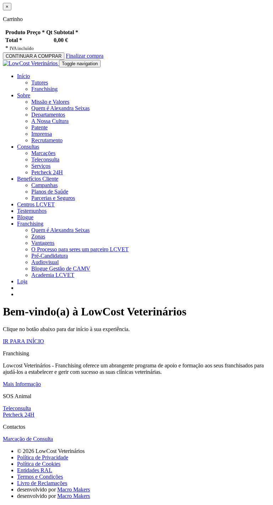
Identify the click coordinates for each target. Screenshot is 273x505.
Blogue (25, 217)
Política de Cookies (38, 464)
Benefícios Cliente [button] (37, 179)
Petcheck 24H (47, 172)
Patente (39, 127)
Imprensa (41, 134)
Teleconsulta (45, 159)
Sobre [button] (23, 95)
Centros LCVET (36, 204)
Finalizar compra (84, 56)
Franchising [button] (30, 224)
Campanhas (44, 185)
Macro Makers (73, 489)
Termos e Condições (40, 477)
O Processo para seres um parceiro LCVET (80, 249)
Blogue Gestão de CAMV (60, 269)
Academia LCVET (52, 275)
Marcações (43, 153)
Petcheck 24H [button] (18, 415)
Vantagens (42, 243)
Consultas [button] (28, 147)
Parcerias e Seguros (53, 198)
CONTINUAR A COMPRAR (33, 56)
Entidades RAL (34, 470)
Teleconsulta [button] (17, 408)
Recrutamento (47, 140)
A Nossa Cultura (50, 121)
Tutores (39, 82)
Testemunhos (32, 211)
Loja (22, 281)
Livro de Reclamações (42, 483)
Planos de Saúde (49, 192)
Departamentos (48, 115)
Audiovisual (45, 262)
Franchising (44, 89)
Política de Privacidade (42, 457)
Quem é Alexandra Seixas (60, 108)
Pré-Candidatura (49, 256)
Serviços (40, 166)
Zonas (38, 236)
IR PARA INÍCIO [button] (23, 341)
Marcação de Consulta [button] (28, 439)
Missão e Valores (50, 102)
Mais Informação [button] (22, 384)
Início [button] (23, 76)
